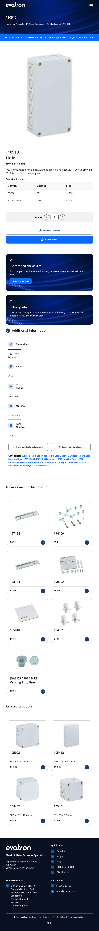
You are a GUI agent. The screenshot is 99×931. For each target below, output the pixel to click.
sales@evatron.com (61, 37)
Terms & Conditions (76, 917)
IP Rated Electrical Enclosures (66, 455)
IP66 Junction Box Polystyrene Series (38, 462)
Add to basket (51, 239)
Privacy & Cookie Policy (55, 917)
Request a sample (51, 230)
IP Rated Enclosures (35, 24)
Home (8, 24)
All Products (18, 24)
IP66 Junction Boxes (68, 462)
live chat (89, 37)
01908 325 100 (35, 37)
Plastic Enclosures (39, 465)
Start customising (20, 281)
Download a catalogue (72, 447)
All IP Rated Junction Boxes (36, 455)
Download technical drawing (29, 447)
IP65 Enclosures (53, 24)
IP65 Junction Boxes (68, 459)
